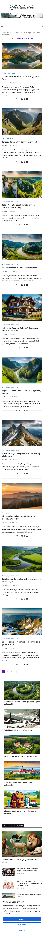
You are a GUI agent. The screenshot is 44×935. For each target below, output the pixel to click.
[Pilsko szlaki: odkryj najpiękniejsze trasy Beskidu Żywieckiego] (22, 496)
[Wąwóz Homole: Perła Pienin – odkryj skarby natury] (22, 370)
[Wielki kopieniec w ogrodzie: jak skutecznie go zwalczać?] (22, 621)
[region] (22, 916)
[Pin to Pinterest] (24, 99)
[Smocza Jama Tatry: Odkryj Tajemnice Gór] (22, 121)
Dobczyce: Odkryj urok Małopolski (29, 894)
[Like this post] (17, 99)
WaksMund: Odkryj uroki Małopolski (18, 730)
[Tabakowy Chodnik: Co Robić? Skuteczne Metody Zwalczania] (22, 307)
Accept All (22, 919)
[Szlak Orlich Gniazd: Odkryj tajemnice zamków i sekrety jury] (22, 184)
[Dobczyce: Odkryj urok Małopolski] (8, 897)
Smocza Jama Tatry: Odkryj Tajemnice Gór (20, 142)
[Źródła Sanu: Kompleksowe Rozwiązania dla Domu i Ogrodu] (22, 559)
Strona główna (7, 33)
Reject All (22, 930)
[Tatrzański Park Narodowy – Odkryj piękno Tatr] (22, 56)
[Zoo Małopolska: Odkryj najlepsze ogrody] (22, 844)
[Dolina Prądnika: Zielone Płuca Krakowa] (22, 247)
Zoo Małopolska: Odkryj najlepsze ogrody (20, 859)
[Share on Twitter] (22, 99)
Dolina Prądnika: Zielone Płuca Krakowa (19, 268)
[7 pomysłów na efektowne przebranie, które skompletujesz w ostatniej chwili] (8, 884)
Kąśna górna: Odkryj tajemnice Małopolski (20, 756)
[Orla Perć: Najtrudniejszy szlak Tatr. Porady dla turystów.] (22, 433)
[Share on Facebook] (19, 99)
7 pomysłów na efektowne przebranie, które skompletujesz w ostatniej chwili (29, 883)
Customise (22, 925)
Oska (5, 83)
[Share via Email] (27, 99)
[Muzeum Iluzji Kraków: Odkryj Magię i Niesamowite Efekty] (8, 872)
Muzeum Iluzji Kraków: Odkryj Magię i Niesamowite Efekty (27, 869)
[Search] (42, 26)
